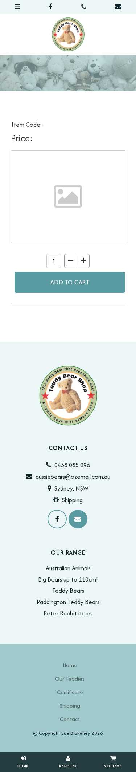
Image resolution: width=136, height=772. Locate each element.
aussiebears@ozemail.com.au (73, 476)
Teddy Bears (68, 590)
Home (70, 665)
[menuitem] (70, 665)
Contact (70, 719)
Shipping (72, 500)
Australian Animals (68, 568)
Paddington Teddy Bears (68, 602)
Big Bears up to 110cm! (68, 579)
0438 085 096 (72, 465)
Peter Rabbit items (68, 613)
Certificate (70, 692)
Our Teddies (70, 678)
